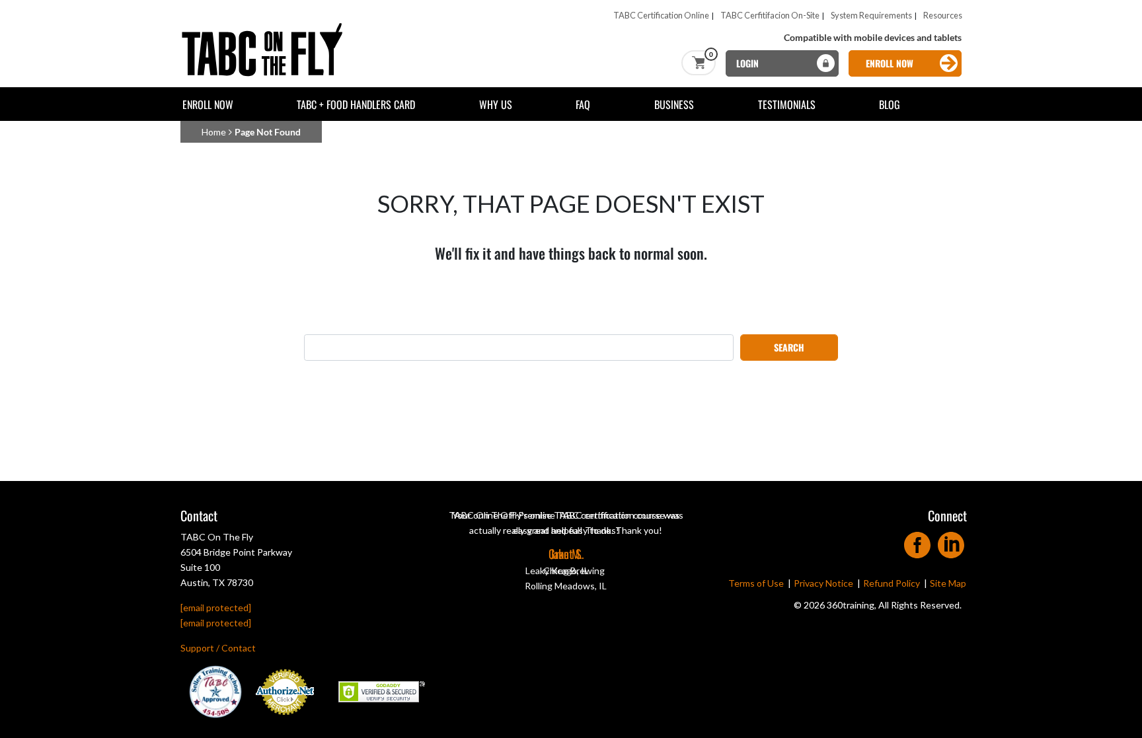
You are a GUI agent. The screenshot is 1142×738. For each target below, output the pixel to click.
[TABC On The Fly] (266, 27)
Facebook (918, 540)
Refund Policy (891, 583)
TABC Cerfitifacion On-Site (769, 15)
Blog (889, 104)
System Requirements (871, 15)
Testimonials (787, 104)
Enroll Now (207, 104)
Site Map (948, 583)
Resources (942, 15)
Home (214, 131)
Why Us (495, 104)
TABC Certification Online (661, 15)
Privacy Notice (823, 583)
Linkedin (951, 540)
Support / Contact (218, 647)
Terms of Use (756, 583)
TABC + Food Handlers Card (356, 104)
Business (674, 104)
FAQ (583, 104)
